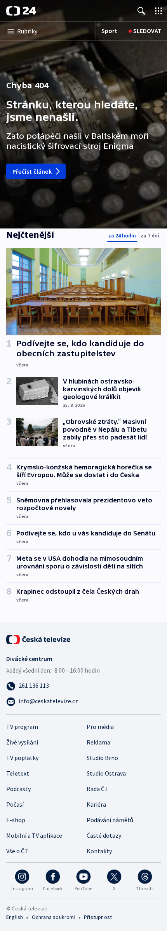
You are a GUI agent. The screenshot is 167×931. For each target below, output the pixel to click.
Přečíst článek (32, 171)
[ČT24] (21, 11)
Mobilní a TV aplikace (34, 835)
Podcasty (18, 789)
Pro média (100, 727)
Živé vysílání (22, 742)
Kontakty (99, 851)
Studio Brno (102, 758)
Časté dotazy (104, 835)
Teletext (17, 773)
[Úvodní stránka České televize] (38, 638)
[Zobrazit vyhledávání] (141, 10)
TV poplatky (22, 758)
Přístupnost (98, 917)
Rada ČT (97, 789)
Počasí (15, 804)
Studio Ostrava (106, 773)
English (14, 917)
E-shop (15, 820)
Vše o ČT (17, 851)
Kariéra (96, 804)
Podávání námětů (110, 820)
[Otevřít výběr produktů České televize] (158, 10)
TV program (22, 727)
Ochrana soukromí (53, 917)
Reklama (98, 742)
